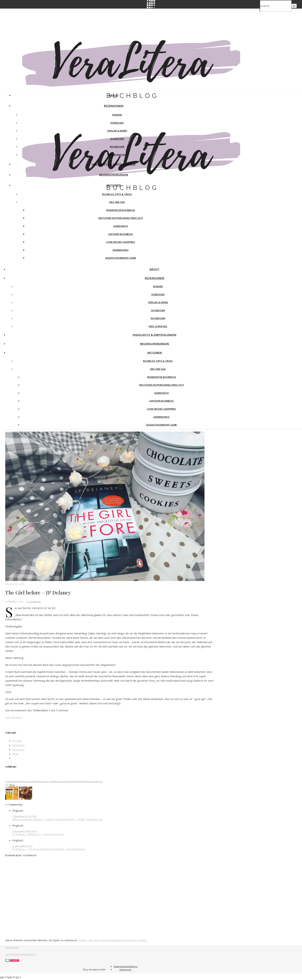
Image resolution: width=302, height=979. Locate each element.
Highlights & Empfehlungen (113, 164)
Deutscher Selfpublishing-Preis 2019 (120, 218)
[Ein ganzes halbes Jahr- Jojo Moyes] (25, 798)
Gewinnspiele (121, 250)
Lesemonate (120, 226)
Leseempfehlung (34, 781)
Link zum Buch (13, 717)
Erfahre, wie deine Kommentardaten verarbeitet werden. (112, 940)
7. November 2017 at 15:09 (24, 816)
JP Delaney (21, 781)
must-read (48, 781)
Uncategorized (14, 583)
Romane (117, 114)
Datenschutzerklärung (125, 966)
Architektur (10, 781)
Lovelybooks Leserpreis (120, 242)
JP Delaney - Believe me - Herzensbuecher (38, 834)
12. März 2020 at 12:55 (22, 846)
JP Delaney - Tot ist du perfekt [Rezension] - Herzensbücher (48, 849)
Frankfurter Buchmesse (120, 210)
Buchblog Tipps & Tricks (117, 194)
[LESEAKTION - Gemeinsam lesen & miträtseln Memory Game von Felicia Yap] (12, 798)
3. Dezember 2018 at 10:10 (24, 831)
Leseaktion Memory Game (120, 257)
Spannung (98, 781)
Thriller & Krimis (117, 130)
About (114, 95)
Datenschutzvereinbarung (20, 954)
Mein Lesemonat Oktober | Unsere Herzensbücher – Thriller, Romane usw (57, 819)
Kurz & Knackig (117, 154)
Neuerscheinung (61, 781)
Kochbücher (117, 146)
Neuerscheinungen (113, 174)
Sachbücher (117, 138)
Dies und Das (117, 202)
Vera (12, 785)
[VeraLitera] (131, 99)
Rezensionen (113, 105)
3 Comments (33, 601)
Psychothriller (76, 781)
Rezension (88, 781)
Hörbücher (117, 122)
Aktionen (113, 185)
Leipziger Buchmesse (120, 234)
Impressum (12, 947)
